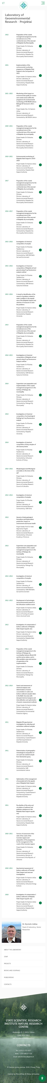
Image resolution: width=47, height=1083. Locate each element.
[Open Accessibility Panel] (42, 1078)
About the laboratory (12, 950)
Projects (7, 963)
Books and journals (12, 970)
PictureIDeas (20, 1074)
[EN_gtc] (23, 11)
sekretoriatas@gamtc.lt (26, 1057)
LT (3, 2)
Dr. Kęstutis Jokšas (29, 924)
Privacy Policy (35, 1067)
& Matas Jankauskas (32, 1074)
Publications (9, 977)
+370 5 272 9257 (25, 1050)
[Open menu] (43, 3)
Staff (6, 956)
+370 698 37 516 (26, 1053)
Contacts (7, 984)
